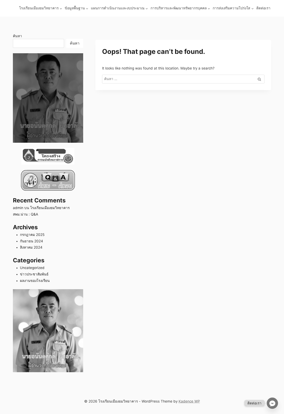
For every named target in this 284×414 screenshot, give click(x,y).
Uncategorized (32, 268)
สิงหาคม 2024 (31, 247)
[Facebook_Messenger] (272, 403)
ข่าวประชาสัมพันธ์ (34, 274)
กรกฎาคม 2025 (32, 235)
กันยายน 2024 (31, 241)
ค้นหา (17, 36)
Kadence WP (189, 401)
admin (18, 208)
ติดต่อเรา (263, 8)
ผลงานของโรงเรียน (35, 281)
